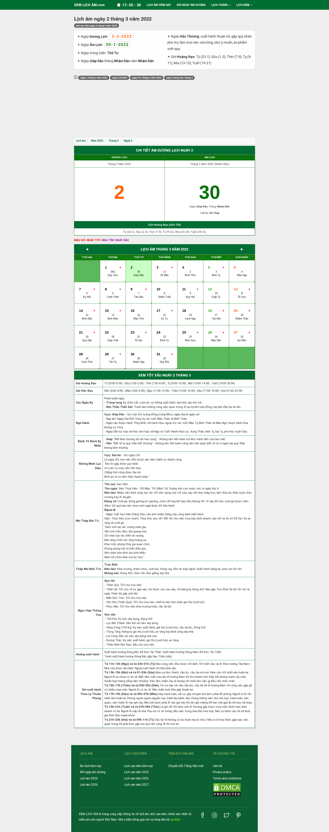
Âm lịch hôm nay (90, 766)
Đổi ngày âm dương (92, 772)
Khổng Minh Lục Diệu (90, 466)
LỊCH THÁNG (219, 5)
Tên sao (109, 484)
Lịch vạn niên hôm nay (138, 766)
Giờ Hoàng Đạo (86, 383)
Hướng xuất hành (87, 654)
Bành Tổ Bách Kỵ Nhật (89, 443)
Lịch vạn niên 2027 (136, 784)
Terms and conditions (227, 778)
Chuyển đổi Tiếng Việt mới (185, 766)
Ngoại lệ (110, 510)
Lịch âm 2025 (89, 778)
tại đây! (175, 819)
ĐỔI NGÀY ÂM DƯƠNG (191, 5)
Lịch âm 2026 (89, 784)
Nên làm (110, 492)
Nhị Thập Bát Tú (87, 520)
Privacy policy (222, 772)
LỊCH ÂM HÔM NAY (159, 5)
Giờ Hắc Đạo (84, 390)
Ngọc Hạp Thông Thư (89, 613)
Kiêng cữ (110, 501)
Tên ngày (110, 488)
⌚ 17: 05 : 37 (128, 4)
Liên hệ (217, 766)
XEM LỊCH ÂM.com (89, 4)
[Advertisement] (164, 109)
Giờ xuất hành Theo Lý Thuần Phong (90, 694)
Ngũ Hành (82, 423)
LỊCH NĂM (242, 5)
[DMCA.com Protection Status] (227, 789)
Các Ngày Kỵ (84, 402)
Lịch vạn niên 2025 (136, 772)
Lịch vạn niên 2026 (136, 778)
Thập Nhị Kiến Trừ (88, 569)
